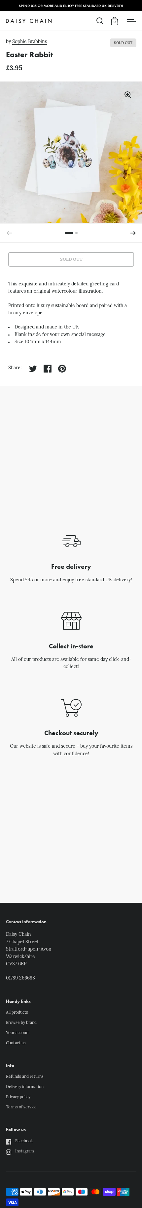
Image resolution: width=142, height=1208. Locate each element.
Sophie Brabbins (29, 41)
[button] (133, 233)
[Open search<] (99, 20)
